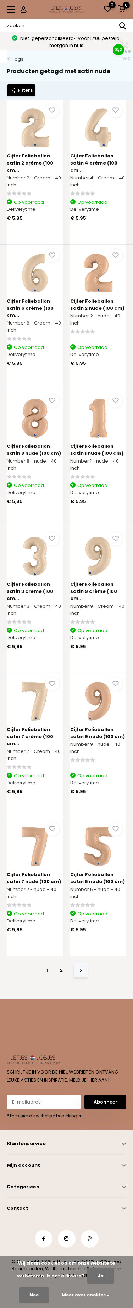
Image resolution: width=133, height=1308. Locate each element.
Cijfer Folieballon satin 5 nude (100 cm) (97, 878)
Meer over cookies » (85, 1295)
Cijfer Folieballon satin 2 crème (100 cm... (30, 163)
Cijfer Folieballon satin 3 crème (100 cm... (30, 591)
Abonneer (105, 1102)
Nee (34, 1295)
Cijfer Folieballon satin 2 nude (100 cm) (97, 304)
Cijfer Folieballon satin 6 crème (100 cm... (30, 308)
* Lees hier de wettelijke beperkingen (45, 1116)
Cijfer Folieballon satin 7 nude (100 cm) (34, 878)
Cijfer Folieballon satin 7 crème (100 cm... (30, 736)
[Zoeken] (122, 25)
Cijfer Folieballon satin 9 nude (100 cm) (97, 733)
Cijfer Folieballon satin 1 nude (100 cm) (96, 450)
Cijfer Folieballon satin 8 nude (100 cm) (34, 450)
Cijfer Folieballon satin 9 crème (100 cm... (93, 591)
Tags (17, 59)
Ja (101, 1276)
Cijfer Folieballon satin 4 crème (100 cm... (93, 163)
